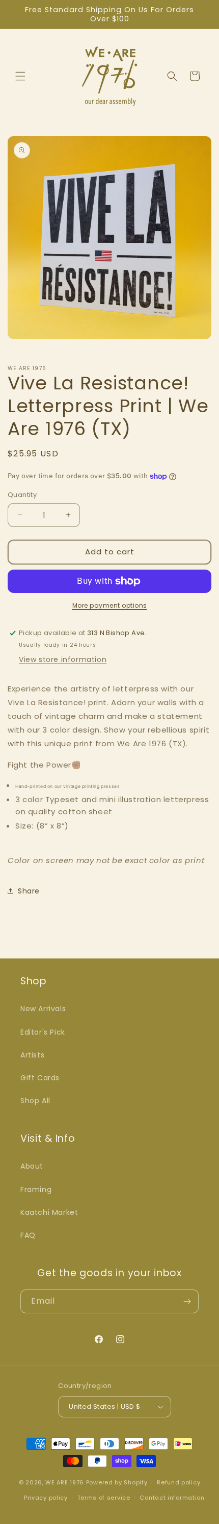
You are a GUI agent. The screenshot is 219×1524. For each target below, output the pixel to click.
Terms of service (103, 1498)
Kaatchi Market (49, 1212)
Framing (35, 1189)
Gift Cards (40, 1078)
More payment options (109, 605)
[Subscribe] (187, 1301)
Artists (32, 1055)
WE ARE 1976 (64, 1482)
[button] (20, 76)
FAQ (28, 1235)
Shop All (35, 1101)
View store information (62, 659)
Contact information (172, 1498)
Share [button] (29, 891)
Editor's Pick (42, 1032)
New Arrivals (43, 1009)
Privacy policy (46, 1498)
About (31, 1166)
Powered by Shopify (117, 1482)
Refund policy (178, 1482)
